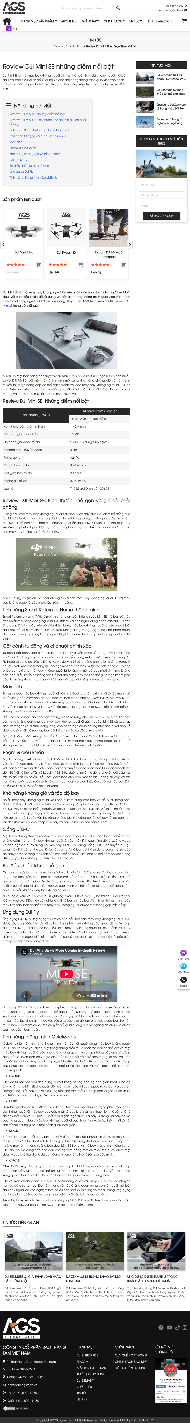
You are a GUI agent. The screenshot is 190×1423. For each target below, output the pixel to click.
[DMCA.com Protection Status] (16, 1408)
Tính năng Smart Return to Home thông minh (40, 130)
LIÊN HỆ (82, 1399)
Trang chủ (60, 46)
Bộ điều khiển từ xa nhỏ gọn (29, 165)
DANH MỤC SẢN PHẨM (37, 21)
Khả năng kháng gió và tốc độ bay (34, 154)
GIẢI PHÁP (89, 21)
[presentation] (3, 244)
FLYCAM (82, 1361)
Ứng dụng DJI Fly (21, 171)
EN (15, 28)
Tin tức (77, 46)
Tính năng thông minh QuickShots (33, 177)
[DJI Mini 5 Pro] (24, 228)
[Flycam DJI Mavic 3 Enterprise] (108, 228)
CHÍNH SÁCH (113, 21)
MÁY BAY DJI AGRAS (91, 1368)
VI (8, 28)
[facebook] (161, 1328)
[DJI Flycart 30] (66, 228)
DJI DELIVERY (86, 1380)
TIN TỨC (134, 21)
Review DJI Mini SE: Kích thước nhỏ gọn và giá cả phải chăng (47, 122)
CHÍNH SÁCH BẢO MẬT (131, 1361)
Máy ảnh (15, 142)
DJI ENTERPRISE (87, 1355)
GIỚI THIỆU (68, 21)
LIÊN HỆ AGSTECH (159, 21)
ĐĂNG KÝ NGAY (161, 216)
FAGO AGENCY (142, 1420)
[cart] (184, 21)
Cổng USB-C (18, 159)
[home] (14, 8)
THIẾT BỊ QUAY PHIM (90, 1374)
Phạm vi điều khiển (22, 148)
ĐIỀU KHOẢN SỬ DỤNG (131, 1368)
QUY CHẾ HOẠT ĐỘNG (131, 1355)
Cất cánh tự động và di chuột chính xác (38, 136)
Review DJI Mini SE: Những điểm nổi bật (37, 114)
